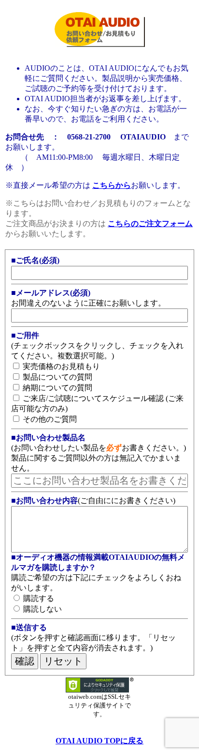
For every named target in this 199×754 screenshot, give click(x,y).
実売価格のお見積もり (60, 366)
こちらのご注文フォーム (150, 223)
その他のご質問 (49, 419)
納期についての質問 (56, 388)
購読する (37, 598)
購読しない (41, 609)
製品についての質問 (56, 377)
